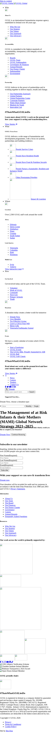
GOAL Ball (14, 354)
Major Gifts (14, 326)
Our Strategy (15, 29)
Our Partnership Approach (20, 94)
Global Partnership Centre (20, 98)
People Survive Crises (24, 149)
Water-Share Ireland (18, 103)
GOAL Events (15, 350)
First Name (8, 455)
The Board (9, 503)
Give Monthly (15, 319)
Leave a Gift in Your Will (20, 324)
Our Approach (15, 33)
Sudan (12, 238)
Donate (12, 389)
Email (6, 465)
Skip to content (6, 1)
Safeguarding (15, 71)
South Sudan (15, 236)
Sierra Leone (15, 227)
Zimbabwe (14, 229)
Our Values (14, 31)
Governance (9, 510)
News (12, 378)
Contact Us (14, 385)
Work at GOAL (16, 290)
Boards (12, 58)
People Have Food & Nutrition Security (31, 162)
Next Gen (14, 295)
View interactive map (13, 269)
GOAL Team (15, 60)
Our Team (9, 501)
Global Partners (16, 96)
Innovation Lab (16, 107)
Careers (13, 380)
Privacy (8, 722)
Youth (12, 299)
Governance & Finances (19, 65)
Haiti (12, 252)
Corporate (14, 292)
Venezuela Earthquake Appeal (21, 328)
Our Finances (10, 505)
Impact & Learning (38, 199)
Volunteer (13, 288)
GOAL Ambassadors (18, 62)
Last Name (8, 460)
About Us (9, 498)
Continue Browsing (18, 435)
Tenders (13, 382)
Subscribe (4, 470)
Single (36, 406)
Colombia (14, 250)
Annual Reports (16, 67)
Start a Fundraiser (17, 347)
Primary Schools (16, 297)
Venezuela (14, 248)
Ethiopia (13, 224)
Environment (15, 73)
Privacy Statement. (18, 489)
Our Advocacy (15, 36)
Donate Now (15, 317)
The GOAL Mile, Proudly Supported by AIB (27, 352)
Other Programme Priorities (26, 177)
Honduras (14, 255)
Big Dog (9, 731)
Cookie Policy (10, 727)
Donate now (5, 480)
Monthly (29, 406)
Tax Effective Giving (18, 321)
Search (31, 392)
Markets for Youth (17, 105)
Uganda (13, 233)
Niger (12, 231)
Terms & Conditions (13, 724)
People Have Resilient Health (27, 156)
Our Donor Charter (17, 69)
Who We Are (15, 27)
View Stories (10, 124)
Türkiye (13, 267)
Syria (12, 264)
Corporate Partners (17, 100)
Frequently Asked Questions (16, 516)
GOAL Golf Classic (18, 356)
